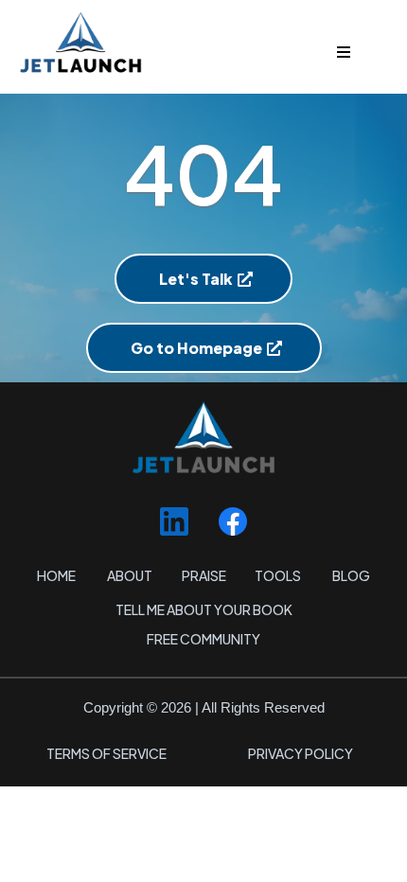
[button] (340, 52)
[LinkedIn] (174, 521)
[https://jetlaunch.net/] (203, 42)
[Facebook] (233, 521)
